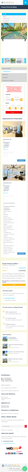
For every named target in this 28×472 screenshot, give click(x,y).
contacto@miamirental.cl (10, 300)
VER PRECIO (21, 160)
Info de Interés (7, 68)
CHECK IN (8, 97)
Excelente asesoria (10, 324)
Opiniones (5, 77)
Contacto (3, 399)
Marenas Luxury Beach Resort (16, 351)
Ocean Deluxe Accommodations (12, 338)
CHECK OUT (16, 97)
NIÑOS (18, 105)
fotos (4, 14)
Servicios (5, 74)
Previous (3, 40)
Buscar (12, 112)
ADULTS (13, 105)
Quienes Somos (4, 397)
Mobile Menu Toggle (25, 2)
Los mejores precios (11, 318)
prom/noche (13, 340)
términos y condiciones (13, 413)
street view (6, 18)
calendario (6, 20)
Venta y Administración (5, 398)
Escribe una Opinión (8, 80)
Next (24, 40)
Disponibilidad (6, 71)
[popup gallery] (14, 129)
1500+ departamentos (11, 312)
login (14, 284)
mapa (4, 16)
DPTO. (7, 105)
